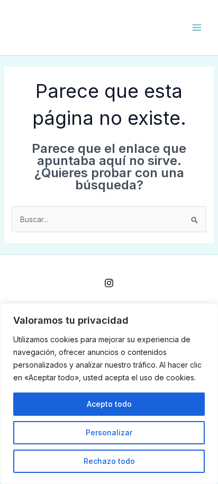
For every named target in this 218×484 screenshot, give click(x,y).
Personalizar (109, 432)
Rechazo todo (109, 460)
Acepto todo (109, 403)
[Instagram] (109, 283)
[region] (109, 393)
